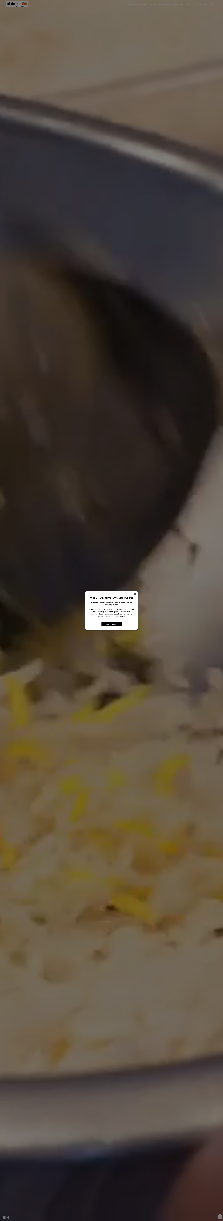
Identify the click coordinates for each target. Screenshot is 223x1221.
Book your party (111, 624)
